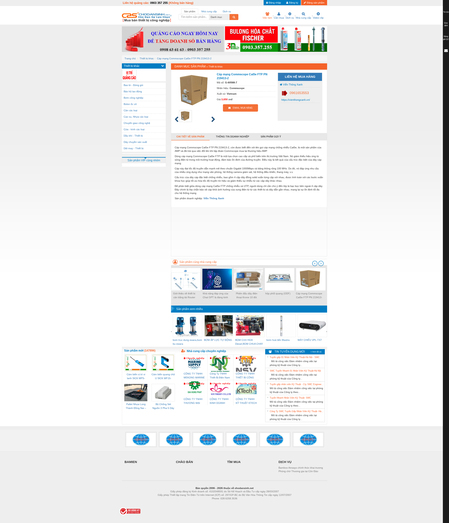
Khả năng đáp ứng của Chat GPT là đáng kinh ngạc (215, 295)
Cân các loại (130, 110)
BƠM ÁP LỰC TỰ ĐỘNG (218, 340)
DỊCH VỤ (285, 462)
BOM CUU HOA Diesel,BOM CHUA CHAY (249, 342)
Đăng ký (293, 2)
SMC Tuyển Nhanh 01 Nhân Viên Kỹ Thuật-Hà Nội (295, 370)
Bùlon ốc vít (130, 104)
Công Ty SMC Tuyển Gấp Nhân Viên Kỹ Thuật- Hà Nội (297, 411)
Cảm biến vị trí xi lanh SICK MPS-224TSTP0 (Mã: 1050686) (136, 376)
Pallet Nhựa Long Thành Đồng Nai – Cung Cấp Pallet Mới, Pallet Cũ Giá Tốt (136, 406)
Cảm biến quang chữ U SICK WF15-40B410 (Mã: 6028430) (163, 376)
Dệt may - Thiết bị (133, 148)
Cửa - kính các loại (134, 129)
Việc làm (267, 17)
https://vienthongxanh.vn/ (295, 99)
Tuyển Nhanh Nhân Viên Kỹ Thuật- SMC (290, 397)
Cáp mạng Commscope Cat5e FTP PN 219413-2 (184, 58)
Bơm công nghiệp (133, 97)
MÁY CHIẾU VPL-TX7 (310, 340)
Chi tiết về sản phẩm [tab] (190, 136)
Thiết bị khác (147, 58)
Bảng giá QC (446, 37)
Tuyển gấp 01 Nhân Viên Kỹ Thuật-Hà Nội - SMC (295, 357)
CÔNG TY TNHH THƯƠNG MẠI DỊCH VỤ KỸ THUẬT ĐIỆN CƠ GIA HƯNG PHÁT (193, 401)
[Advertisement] (249, 231)
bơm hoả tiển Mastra (278, 340)
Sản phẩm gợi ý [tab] (271, 136)
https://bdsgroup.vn (220, 503)
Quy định (446, 24)
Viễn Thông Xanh (292, 84)
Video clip (318, 17)
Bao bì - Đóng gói (133, 85)
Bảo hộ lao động (133, 91)
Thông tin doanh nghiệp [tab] (232, 136)
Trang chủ (130, 58)
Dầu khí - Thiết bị (133, 135)
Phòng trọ (201, 503)
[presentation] (314, 263)
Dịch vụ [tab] (227, 11)
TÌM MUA (234, 462)
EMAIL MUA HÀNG (242, 108)
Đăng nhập (275, 2)
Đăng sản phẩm (315, 2)
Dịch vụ (290, 17)
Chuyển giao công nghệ (137, 123)
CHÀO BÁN (184, 462)
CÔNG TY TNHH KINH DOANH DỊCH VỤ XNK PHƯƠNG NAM (219, 401)
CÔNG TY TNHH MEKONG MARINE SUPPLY (194, 375)
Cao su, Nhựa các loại (136, 116)
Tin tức (446, 12)
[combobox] (228, 17)
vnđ (230, 99)
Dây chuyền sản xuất (135, 142)
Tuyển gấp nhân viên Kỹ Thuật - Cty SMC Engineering (297, 384)
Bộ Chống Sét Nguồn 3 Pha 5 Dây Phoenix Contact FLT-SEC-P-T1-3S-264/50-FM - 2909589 (163, 406)
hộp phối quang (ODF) (277, 293)
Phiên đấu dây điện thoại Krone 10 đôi (246, 295)
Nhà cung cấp (303, 17)
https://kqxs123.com (242, 503)
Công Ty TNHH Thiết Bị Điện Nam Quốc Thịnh (220, 375)
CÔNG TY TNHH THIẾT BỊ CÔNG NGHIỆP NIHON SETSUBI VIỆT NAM (245, 375)
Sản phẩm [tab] (189, 11)
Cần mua (279, 17)
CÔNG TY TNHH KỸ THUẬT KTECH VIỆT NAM (246, 401)
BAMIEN (131, 462)
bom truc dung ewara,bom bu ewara (187, 342)
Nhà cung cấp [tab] (209, 11)
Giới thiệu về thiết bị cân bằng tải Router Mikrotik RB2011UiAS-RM (184, 295)
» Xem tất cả (316, 352)
